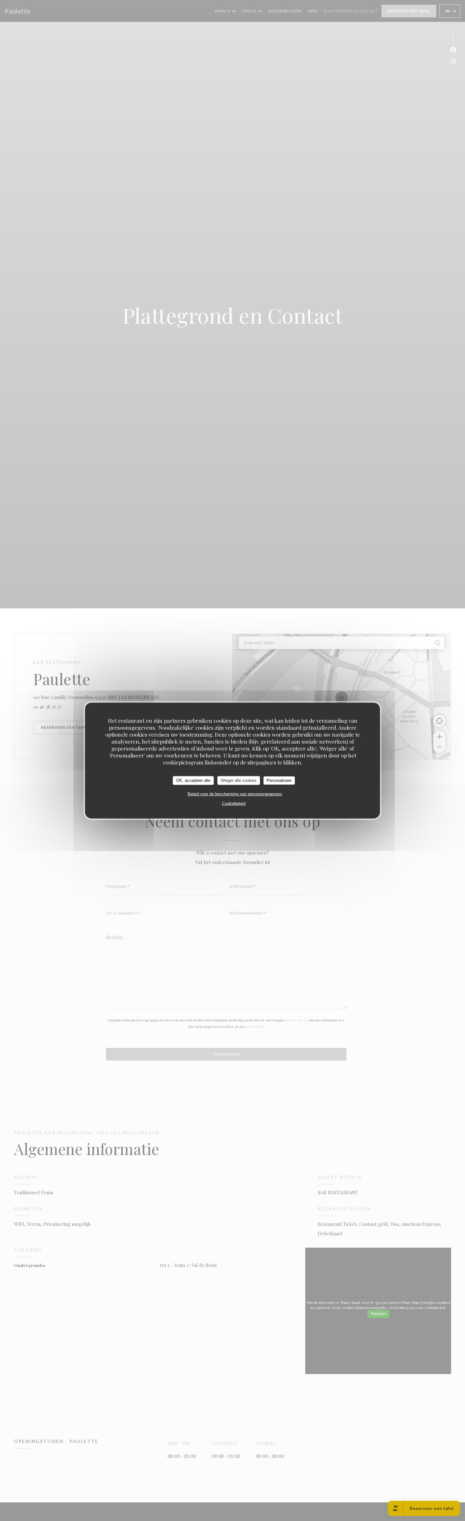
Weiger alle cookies (239, 780)
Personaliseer (279, 780)
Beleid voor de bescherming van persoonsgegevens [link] (235, 793)
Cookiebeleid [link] (233, 803)
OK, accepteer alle (193, 780)
